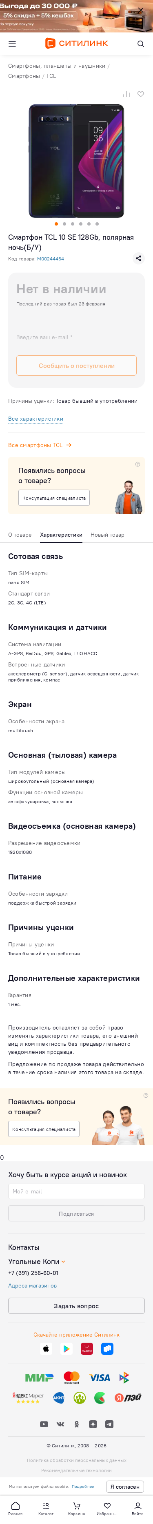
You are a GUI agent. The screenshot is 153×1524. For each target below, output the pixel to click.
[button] (15, 1508)
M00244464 (50, 259)
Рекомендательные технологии (76, 1470)
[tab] (20, 537)
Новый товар (107, 534)
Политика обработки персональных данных (76, 1460)
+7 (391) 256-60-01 (33, 1273)
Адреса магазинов (32, 1285)
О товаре (20, 534)
